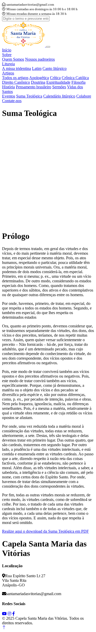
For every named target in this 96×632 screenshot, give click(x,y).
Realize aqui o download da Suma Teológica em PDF (45, 531)
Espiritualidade (58, 82)
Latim (36, 68)
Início (6, 50)
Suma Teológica (29, 96)
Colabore (83, 96)
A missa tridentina (16, 68)
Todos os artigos (15, 78)
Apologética (39, 78)
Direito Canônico (16, 82)
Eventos (8, 96)
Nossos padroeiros (40, 59)
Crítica (55, 78)
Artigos (8, 73)
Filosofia (78, 82)
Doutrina (38, 82)
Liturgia (8, 64)
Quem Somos (13, 59)
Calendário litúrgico (59, 96)
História (8, 87)
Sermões (59, 87)
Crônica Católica (75, 78)
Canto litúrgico (54, 68)
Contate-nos (12, 101)
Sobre (7, 54)
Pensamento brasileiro (33, 87)
